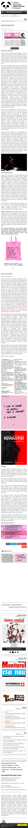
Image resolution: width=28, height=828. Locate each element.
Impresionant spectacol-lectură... (17, 607)
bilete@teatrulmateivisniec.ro (8, 779)
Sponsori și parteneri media (9, 767)
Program (24, 707)
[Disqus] (14, 582)
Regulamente (5, 769)
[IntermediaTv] (14, 684)
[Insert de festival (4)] (15, 38)
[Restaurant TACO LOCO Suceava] (14, 697)
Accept (22, 824)
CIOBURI (7, 721)
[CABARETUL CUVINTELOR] (14, 634)
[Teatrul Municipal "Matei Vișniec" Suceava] (12, 5)
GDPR (3, 771)
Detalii (6, 826)
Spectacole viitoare (21, 615)
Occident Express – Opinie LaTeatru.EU (12, 604)
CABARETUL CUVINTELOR (12, 716)
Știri (25, 733)
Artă (6, 712)
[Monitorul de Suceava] (14, 664)
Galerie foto (15, 48)
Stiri (7, 16)
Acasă (2, 16)
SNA (19, 767)
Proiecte (16, 765)
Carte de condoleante (7, 765)
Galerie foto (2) (7, 551)
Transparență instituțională (8, 763)
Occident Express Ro (10, 726)
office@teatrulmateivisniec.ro (12, 787)
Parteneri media (22, 658)
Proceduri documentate (16, 769)
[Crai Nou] (14, 673)
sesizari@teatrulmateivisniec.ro (19, 789)
